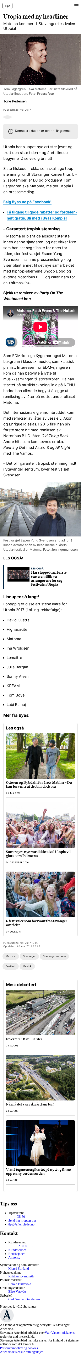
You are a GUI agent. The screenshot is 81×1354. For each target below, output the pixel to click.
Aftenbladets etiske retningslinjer (21, 1352)
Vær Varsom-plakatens (60, 1332)
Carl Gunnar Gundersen (24, 1299)
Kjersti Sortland (18, 1268)
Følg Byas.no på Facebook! (27, 202)
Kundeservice (17, 1250)
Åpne (76, 5)
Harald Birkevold (19, 1284)
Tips (7, 6)
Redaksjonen (16, 1254)
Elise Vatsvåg (17, 1291)
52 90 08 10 (24, 1246)
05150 (21, 1216)
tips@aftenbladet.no (21, 1224)
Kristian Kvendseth (21, 1276)
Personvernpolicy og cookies (19, 1348)
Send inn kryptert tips (22, 1220)
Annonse (14, 1257)
